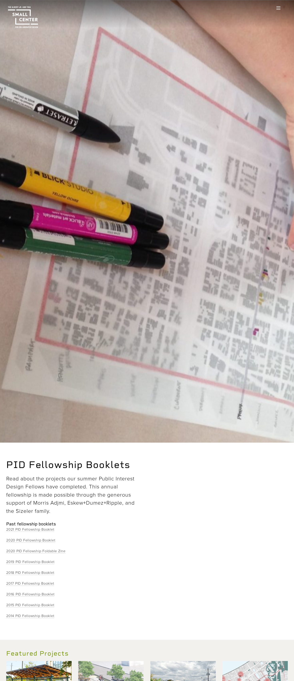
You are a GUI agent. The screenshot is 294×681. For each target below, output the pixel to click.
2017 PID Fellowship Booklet (30, 583)
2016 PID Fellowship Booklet (30, 594)
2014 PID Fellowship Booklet (30, 615)
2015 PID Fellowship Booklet (30, 604)
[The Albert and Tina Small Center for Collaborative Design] (23, 17)
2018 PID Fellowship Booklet (30, 572)
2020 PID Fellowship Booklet (30, 540)
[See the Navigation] (278, 8)
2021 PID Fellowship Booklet (30, 529)
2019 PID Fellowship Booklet (30, 561)
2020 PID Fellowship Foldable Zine (36, 550)
